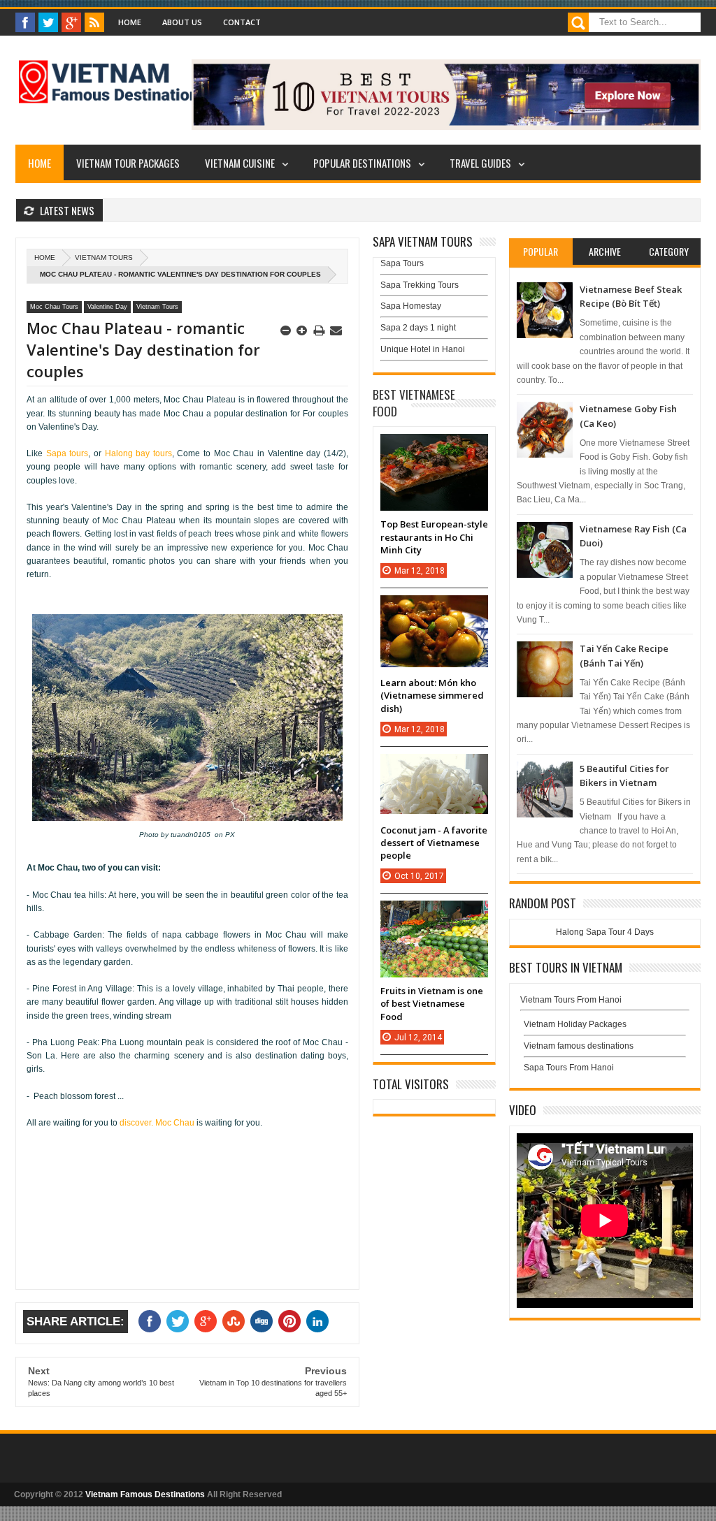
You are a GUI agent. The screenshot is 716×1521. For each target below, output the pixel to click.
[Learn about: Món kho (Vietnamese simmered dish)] (434, 609)
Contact (242, 22)
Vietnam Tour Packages (128, 162)
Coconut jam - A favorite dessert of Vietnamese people (433, 842)
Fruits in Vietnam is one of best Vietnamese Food (431, 1003)
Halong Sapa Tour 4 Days (605, 932)
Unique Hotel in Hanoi (422, 349)
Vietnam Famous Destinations (145, 1494)
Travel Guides (480, 162)
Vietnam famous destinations (578, 1046)
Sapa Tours (402, 263)
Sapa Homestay (410, 306)
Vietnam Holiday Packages (575, 1024)
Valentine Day (107, 306)
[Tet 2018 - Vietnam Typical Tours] (446, 127)
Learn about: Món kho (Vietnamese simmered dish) (432, 695)
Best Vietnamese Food (414, 403)
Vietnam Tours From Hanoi (571, 1000)
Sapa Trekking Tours (419, 285)
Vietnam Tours (104, 257)
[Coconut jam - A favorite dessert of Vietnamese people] (434, 768)
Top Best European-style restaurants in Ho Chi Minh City (434, 536)
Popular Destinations (362, 162)
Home (129, 22)
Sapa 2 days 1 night (418, 328)
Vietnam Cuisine (240, 162)
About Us (182, 22)
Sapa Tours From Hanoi (569, 1067)
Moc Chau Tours (54, 306)
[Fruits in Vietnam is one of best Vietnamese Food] (434, 915)
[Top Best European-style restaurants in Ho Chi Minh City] (434, 448)
